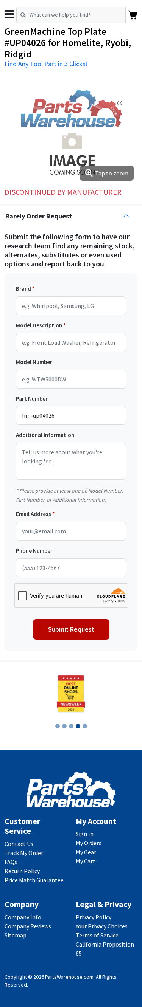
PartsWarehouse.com (69, 976)
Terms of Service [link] (97, 935)
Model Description (39, 325)
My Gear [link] (86, 852)
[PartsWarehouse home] (71, 789)
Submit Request (71, 629)
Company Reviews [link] (28, 926)
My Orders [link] (88, 843)
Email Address (33, 513)
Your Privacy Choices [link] (102, 926)
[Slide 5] (85, 726)
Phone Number (34, 550)
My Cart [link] (85, 861)
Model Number (34, 362)
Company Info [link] (23, 917)
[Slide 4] (78, 726)
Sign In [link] (85, 834)
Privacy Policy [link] (93, 917)
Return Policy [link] (22, 871)
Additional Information (45, 434)
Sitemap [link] (16, 935)
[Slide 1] (57, 726)
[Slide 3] (71, 726)
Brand (23, 288)
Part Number (32, 398)
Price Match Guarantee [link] (34, 880)
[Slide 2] (64, 726)
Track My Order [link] (24, 853)
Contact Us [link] (19, 843)
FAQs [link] (11, 862)
